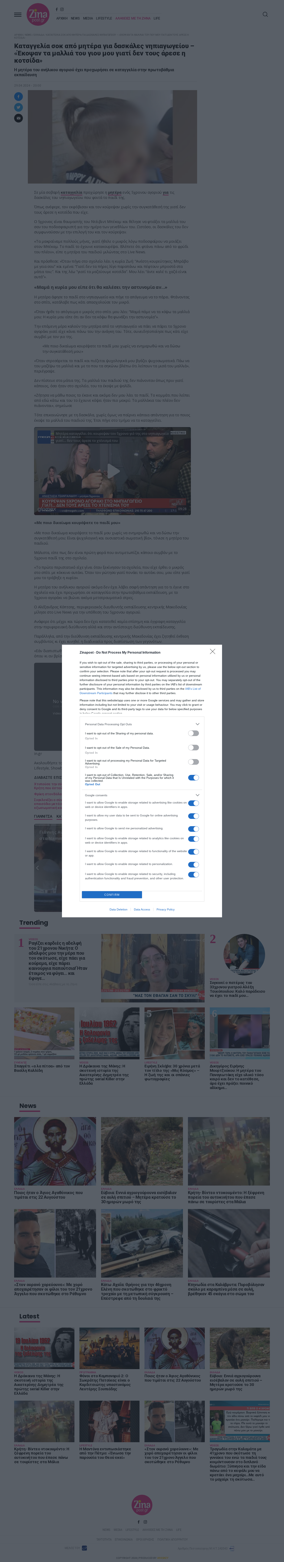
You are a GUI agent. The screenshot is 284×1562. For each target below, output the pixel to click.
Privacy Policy (166, 909)
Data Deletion (118, 909)
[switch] (193, 733)
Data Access (142, 909)
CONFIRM (112, 894)
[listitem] (142, 724)
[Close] (214, 653)
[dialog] (142, 781)
